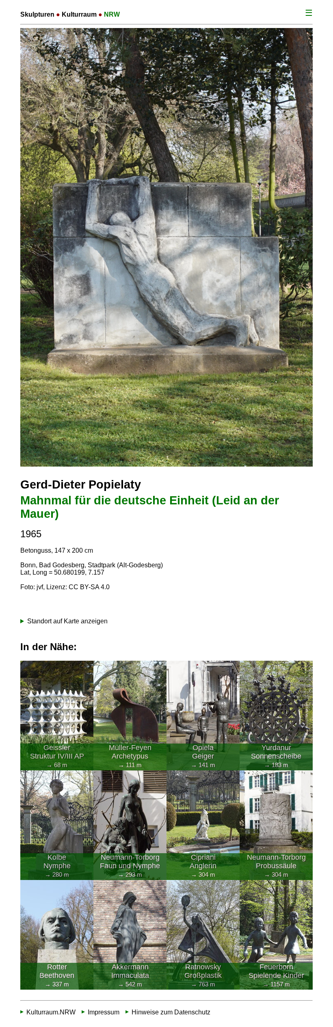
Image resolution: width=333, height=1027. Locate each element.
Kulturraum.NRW (51, 1012)
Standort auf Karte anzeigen (67, 621)
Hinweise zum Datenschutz (171, 1012)
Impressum (103, 1012)
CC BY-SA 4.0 (89, 587)
